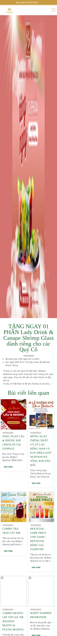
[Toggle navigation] (54, 10)
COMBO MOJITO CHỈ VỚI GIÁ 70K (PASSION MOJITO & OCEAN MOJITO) (13, 621)
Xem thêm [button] (8, 467)
